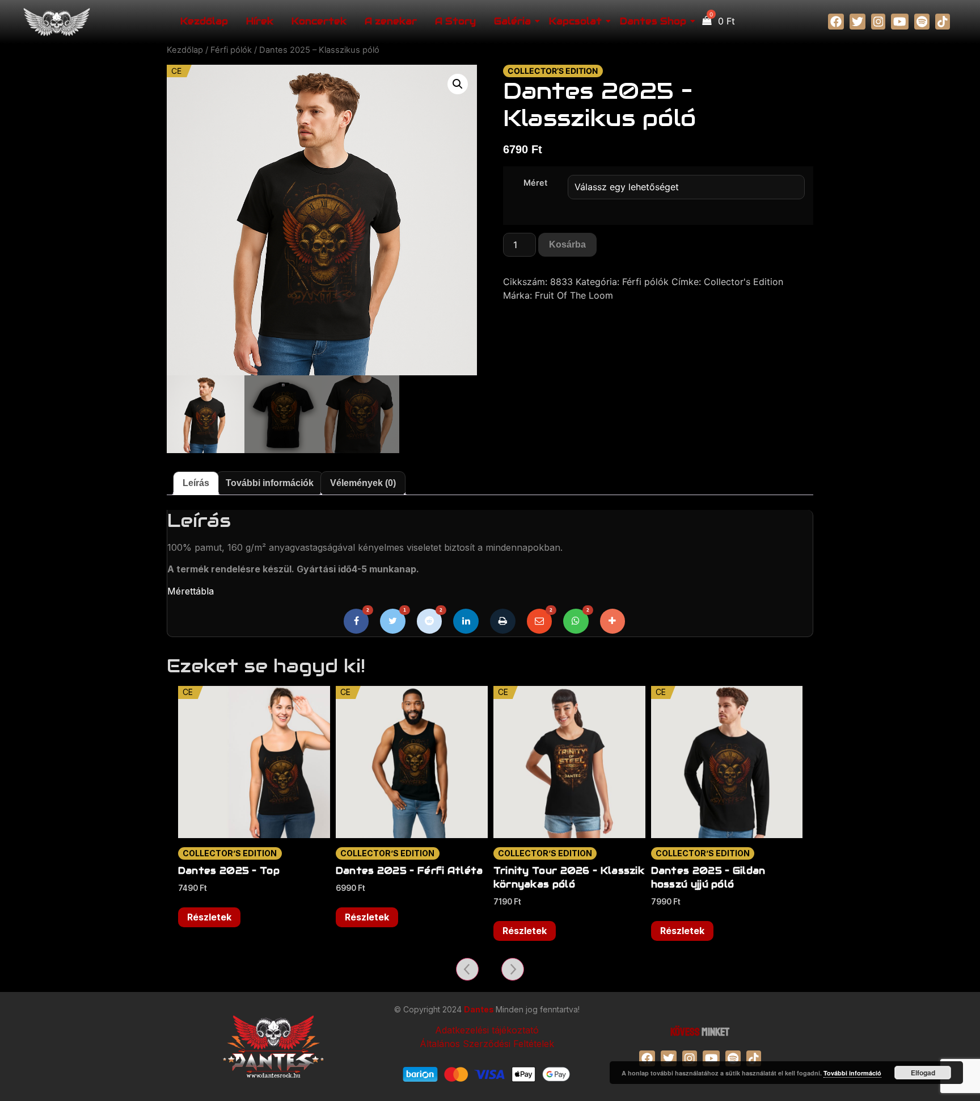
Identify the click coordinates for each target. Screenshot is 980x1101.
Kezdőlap (204, 21)
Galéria (512, 21)
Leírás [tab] (196, 483)
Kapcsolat (575, 21)
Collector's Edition (743, 281)
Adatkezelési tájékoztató (487, 1030)
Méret (535, 183)
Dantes (480, 1009)
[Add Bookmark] (613, 621)
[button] (457, 84)
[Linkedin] (466, 621)
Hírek (259, 21)
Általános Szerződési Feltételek (487, 1043)
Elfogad (923, 1072)
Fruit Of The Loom (574, 295)
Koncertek (319, 21)
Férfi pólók (231, 50)
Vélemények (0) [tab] (363, 483)
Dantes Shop (653, 21)
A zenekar (391, 21)
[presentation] (467, 969)
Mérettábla (190, 591)
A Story (455, 21)
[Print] (503, 621)
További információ (852, 1073)
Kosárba (567, 244)
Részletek (209, 917)
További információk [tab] (270, 483)
